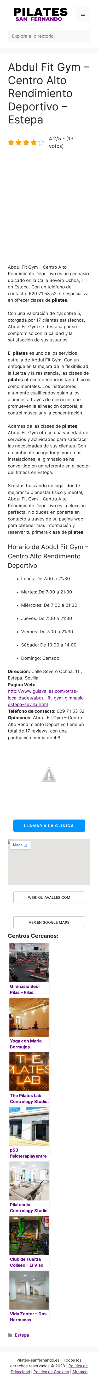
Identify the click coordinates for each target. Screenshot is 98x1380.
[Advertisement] (49, 207)
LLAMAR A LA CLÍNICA (49, 825)
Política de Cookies (51, 1371)
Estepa (22, 1335)
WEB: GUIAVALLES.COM (49, 897)
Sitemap (80, 1371)
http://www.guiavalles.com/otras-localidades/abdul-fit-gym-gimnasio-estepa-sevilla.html (47, 698)
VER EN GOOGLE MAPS (49, 922)
